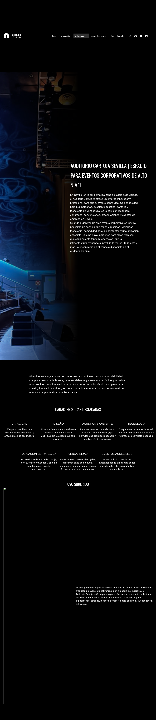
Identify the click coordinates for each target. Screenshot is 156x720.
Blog (112, 36)
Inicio (54, 36)
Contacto (120, 36)
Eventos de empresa (98, 36)
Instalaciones (80, 36)
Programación (64, 36)
